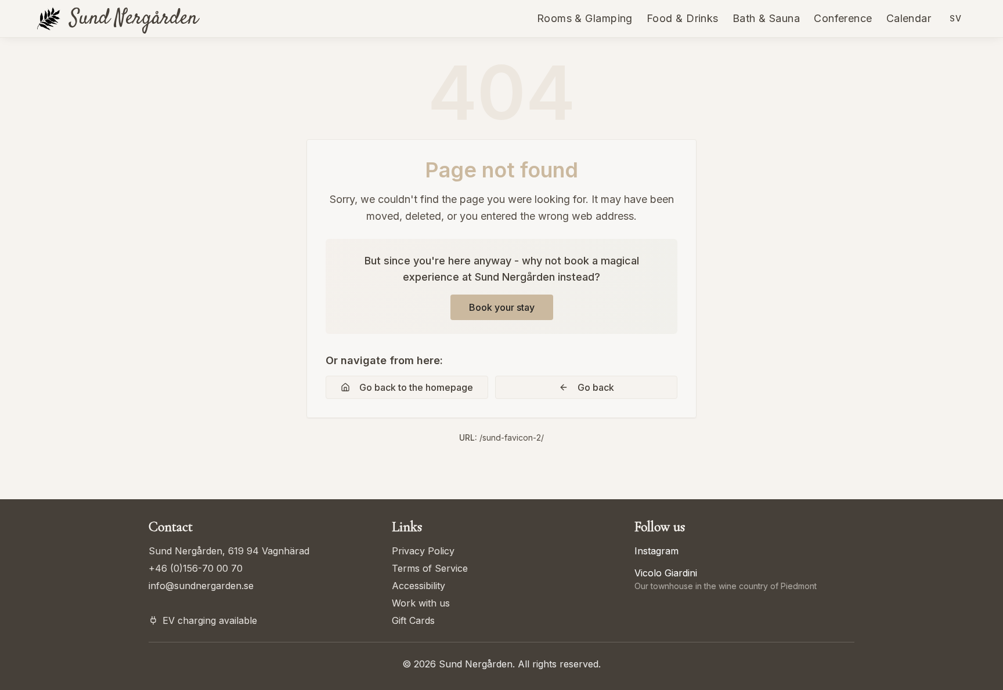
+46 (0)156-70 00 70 (196, 568)
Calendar (909, 18)
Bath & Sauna (766, 18)
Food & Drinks (683, 18)
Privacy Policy (423, 551)
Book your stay (502, 307)
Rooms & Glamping (585, 18)
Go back (596, 387)
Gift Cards (413, 620)
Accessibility (418, 585)
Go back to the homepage (416, 387)
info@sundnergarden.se (201, 585)
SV (955, 18)
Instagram (656, 551)
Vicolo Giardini (665, 573)
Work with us (421, 603)
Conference (843, 18)
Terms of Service (430, 568)
